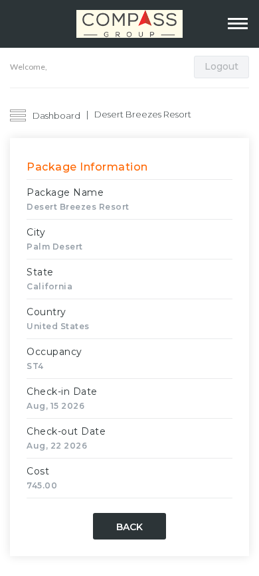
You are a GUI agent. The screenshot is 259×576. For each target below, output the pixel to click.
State (40, 272)
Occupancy (54, 352)
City (36, 232)
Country (46, 312)
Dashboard (56, 115)
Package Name (65, 192)
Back (129, 527)
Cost (38, 471)
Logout (221, 66)
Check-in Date (62, 391)
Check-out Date (66, 431)
